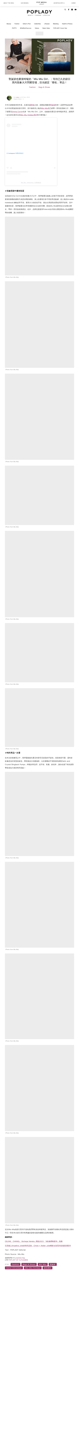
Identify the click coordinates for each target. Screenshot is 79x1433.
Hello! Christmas (13, 1268)
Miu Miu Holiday (32, 1268)
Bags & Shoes (44, 87)
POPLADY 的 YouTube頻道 (18, 1260)
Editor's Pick (27, 24)
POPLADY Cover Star (60, 28)
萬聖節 (31, 105)
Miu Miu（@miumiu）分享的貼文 (31, 182)
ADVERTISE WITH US (59, 3)
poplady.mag (20, 1258)
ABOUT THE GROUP (8, 3)
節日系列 (47, 1268)
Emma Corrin (17, 112)
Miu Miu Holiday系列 (29, 115)
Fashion (17, 24)
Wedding (56, 24)
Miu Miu (44, 108)
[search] (65, 9)
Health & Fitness (67, 24)
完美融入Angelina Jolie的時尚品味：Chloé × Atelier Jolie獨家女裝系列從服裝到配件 (38, 1246)
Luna (17, 97)
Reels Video (46, 28)
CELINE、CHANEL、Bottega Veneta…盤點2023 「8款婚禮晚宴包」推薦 (34, 1241)
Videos (37, 28)
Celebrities (37, 24)
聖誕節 (52, 105)
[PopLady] (39, 13)
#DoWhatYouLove (25, 28)
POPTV (14, 28)
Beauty (9, 24)
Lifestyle (47, 24)
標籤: (7, 1264)
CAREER (73, 3)
